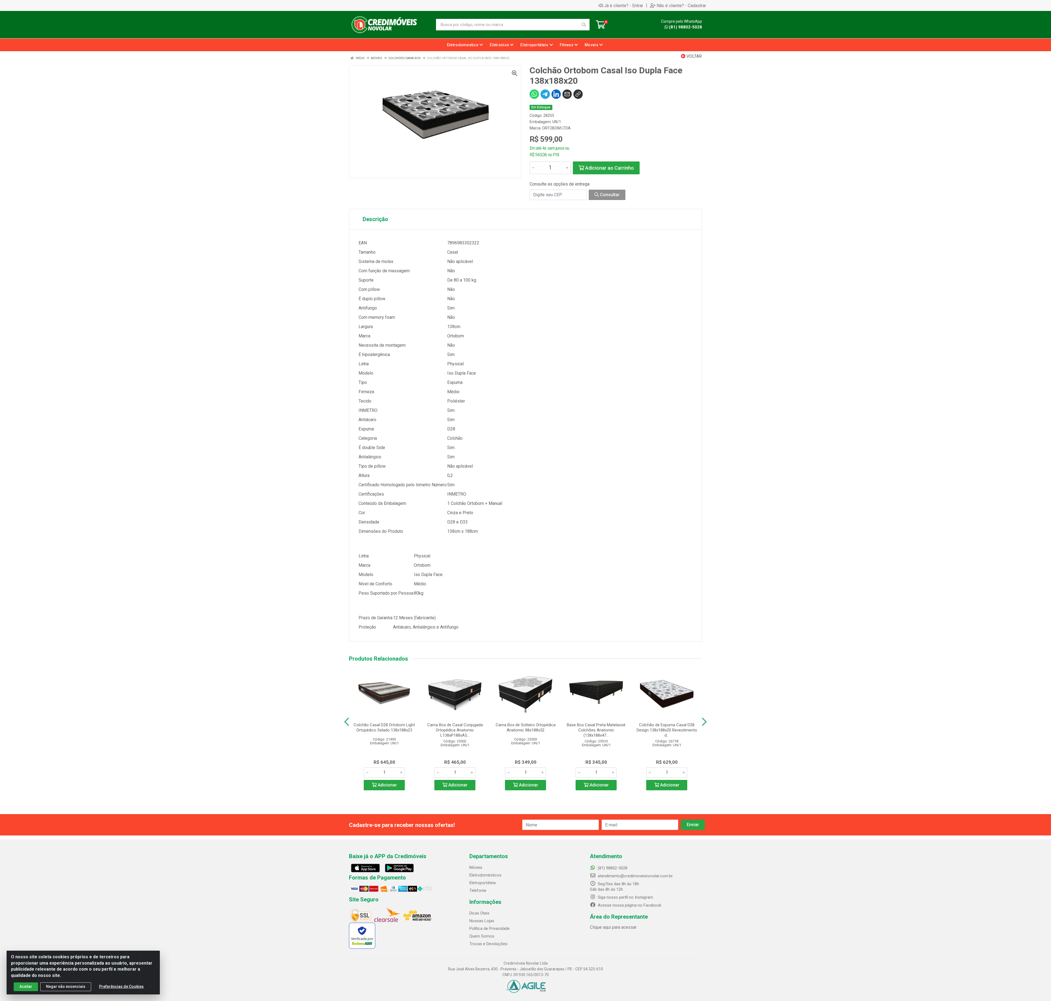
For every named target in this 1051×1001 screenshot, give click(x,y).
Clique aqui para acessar (613, 927)
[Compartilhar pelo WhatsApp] (534, 94)
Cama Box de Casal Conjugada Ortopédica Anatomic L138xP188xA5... (455, 730)
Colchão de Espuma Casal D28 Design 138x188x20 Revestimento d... (667, 730)
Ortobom (455, 336)
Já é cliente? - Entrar (623, 5)
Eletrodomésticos (485, 875)
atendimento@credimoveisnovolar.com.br (635, 875)
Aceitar (25, 986)
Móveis (475, 867)
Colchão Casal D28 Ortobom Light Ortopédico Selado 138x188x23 (384, 727)
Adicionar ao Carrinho (609, 168)
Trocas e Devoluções (488, 943)
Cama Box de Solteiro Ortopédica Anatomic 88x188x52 (526, 727)
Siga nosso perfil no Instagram (625, 897)
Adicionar (387, 785)
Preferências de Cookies (121, 986)
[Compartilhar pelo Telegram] (545, 94)
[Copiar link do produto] (578, 94)
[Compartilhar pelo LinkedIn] (556, 94)
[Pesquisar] (584, 24)
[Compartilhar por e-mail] (567, 94)
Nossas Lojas (481, 920)
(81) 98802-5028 (685, 27)
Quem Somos (481, 936)
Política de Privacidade (489, 928)
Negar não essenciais (65, 986)
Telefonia (477, 890)
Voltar (693, 56)
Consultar (609, 194)
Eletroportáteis (482, 882)
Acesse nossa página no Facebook (629, 905)
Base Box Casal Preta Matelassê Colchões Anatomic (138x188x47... (596, 730)
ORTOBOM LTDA (556, 128)
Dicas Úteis (479, 913)
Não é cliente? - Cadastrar (681, 5)
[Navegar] (346, 722)
